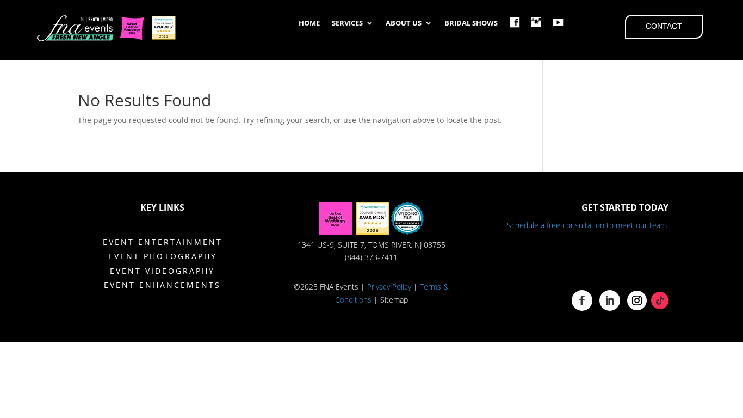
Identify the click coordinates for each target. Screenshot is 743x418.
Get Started (608, 260)
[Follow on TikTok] (659, 300)
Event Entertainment (162, 242)
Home (309, 23)
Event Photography (162, 256)
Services (347, 23)
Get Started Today (624, 207)
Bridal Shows (471, 23)
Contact (664, 26)
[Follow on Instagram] (637, 300)
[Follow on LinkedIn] (609, 300)
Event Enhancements (162, 285)
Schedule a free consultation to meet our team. (587, 225)
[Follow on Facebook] (582, 300)
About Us (404, 23)
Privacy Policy (389, 286)
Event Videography (162, 271)
